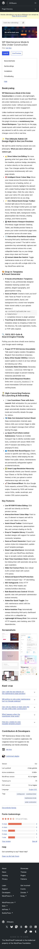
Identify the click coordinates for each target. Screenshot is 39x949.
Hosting (5, 875)
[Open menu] (36, 3)
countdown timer (31, 794)
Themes (23, 872)
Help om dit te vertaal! (19, 16)
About (4, 868)
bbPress (6, 909)
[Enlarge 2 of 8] (16, 645)
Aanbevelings (9, 66)
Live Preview (16, 53)
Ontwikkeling (9, 76)
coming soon (21, 794)
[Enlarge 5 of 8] (16, 674)
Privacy (5, 879)
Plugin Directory (7, 9)
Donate (24, 892)
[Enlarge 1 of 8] (16, 636)
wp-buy (9, 48)
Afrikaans (10, 922)
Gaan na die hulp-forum (10, 856)
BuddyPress (7, 913)
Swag (23, 896)
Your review (6, 841)
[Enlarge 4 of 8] (16, 665)
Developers (6, 892)
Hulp (5, 81)
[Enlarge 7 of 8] (34, 658)
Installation (8, 71)
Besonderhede (9, 61)
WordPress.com (9, 902)
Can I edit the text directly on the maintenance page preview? (13, 693)
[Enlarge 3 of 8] (16, 654)
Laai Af (5, 53)
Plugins (23, 875)
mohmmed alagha (12, 756)
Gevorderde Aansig (9, 808)
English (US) (33, 789)
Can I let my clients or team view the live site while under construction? (15, 708)
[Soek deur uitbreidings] (23, 23)
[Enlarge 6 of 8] (34, 636)
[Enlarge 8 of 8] (34, 668)
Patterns (23, 879)
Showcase (24, 868)
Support (5, 889)
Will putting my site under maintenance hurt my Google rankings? (16, 700)
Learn (4, 885)
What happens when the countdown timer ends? (11, 715)
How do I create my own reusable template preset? (11, 723)
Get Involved (25, 885)
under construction (30, 802)
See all (34, 841)
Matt (5, 906)
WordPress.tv (8, 896)
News (4, 872)
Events (23, 889)
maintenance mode (30, 798)
